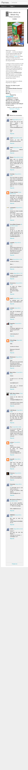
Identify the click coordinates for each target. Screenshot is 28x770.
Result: (7, 93)
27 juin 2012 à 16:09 (16, 427)
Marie (11, 259)
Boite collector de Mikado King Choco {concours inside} (14, 15)
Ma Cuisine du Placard (15, 499)
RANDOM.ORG (9, 96)
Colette (15, 56)
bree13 (11, 298)
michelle (12, 308)
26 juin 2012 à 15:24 (17, 138)
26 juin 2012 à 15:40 (18, 157)
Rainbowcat (12, 357)
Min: (7, 90)
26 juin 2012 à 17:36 (17, 259)
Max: (7, 92)
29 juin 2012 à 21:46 (18, 529)
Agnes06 (12, 459)
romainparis (13, 207)
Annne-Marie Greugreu (15, 224)
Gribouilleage (13, 340)
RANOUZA (12, 515)
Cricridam (12, 174)
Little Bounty (13, 410)
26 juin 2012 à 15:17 (17, 119)
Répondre (12, 133)
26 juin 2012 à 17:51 (18, 298)
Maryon (12, 157)
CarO (11, 119)
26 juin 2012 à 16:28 (16, 225)
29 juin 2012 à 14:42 (16, 500)
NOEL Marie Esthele (14, 393)
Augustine (12, 323)
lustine (11, 273)
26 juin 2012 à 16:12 (15, 192)
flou (11, 427)
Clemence (12, 473)
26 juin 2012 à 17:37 (18, 273)
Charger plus (14, 564)
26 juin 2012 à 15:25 (17, 147)
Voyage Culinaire (14, 192)
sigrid (11, 138)
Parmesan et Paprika (15, 109)
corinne (12, 442)
